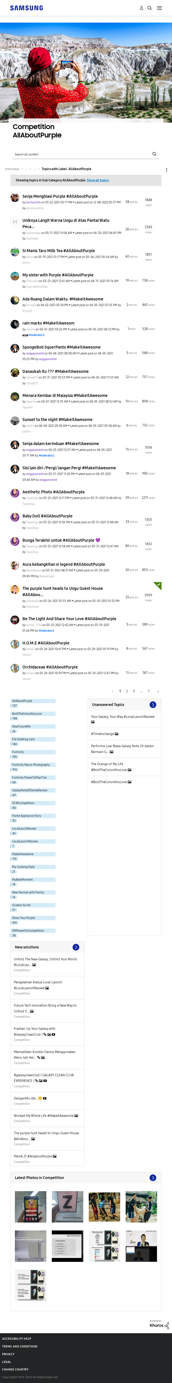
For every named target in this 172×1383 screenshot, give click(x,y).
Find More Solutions (47, 947)
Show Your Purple (23, 918)
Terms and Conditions (20, 1346)
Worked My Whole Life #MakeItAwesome (44, 1116)
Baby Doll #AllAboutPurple (47, 515)
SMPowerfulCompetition (28, 931)
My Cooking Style (23, 867)
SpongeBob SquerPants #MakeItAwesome (61, 347)
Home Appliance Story (26, 816)
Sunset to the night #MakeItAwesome (57, 419)
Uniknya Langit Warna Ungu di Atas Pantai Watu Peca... (65, 223)
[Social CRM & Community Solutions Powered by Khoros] (159, 1324)
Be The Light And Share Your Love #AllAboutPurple (69, 618)
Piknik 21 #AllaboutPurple (33, 1156)
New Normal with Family (28, 892)
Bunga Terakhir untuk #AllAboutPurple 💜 (61, 540)
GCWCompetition (23, 803)
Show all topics (98, 180)
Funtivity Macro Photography (31, 765)
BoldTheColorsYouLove (27, 714)
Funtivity (18, 752)
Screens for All (21, 905)
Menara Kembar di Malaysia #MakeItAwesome (65, 395)
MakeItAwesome (23, 854)
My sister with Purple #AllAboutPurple (58, 274)
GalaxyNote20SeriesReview (29, 790)
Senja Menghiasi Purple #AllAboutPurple (60, 196)
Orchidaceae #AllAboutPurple (50, 667)
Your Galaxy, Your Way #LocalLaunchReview (122, 717)
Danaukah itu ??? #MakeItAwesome (55, 371)
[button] (30, 1207)
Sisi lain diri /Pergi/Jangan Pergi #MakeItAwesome (69, 467)
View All (125, 704)
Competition (22, 970)
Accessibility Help (16, 1339)
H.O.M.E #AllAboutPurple (45, 642)
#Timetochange (103, 734)
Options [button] (159, 170)
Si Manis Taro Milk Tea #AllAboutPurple (58, 250)
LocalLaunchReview (25, 841)
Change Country (15, 1369)
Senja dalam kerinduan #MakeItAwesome (60, 443)
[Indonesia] (26, 8)
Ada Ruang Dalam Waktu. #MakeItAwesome (62, 298)
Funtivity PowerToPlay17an (29, 777)
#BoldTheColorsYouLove (109, 782)
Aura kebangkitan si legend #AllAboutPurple (63, 564)
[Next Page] (157, 691)
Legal (6, 1362)
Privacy (8, 1354)
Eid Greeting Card (23, 739)
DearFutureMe (21, 726)
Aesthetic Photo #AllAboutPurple (53, 491)
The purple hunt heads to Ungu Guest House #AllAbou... (62, 591)
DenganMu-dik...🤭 (28, 1098)
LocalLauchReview (24, 828)
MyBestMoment (22, 879)
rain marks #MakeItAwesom (48, 323)
